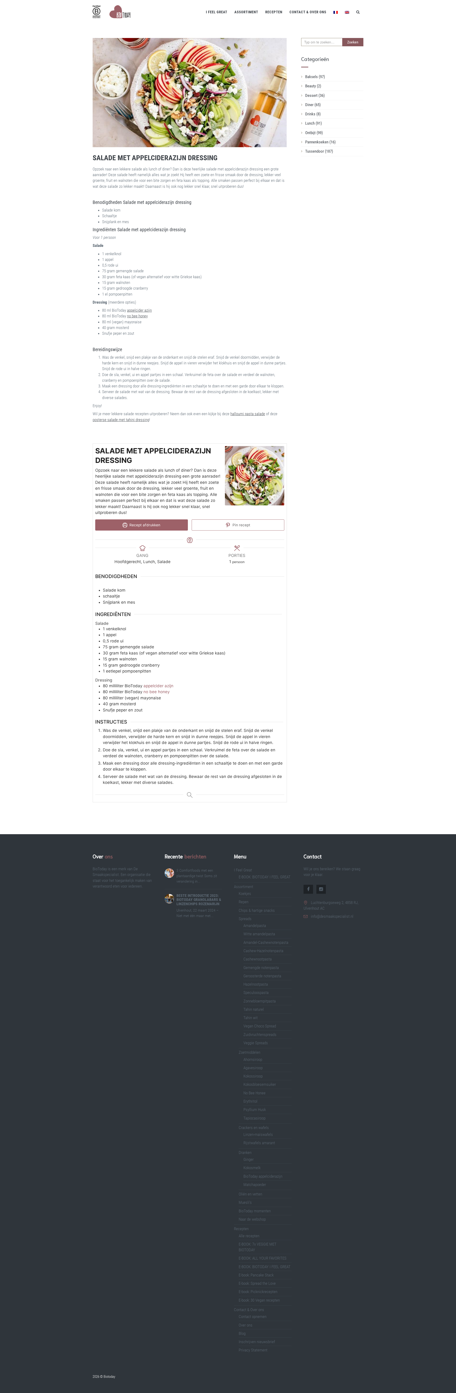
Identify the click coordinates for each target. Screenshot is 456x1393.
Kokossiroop (253, 1076)
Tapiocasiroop (254, 1118)
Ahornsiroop (252, 1059)
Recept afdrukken (144, 525)
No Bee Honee (254, 1093)
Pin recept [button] (241, 525)
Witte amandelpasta (259, 934)
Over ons (245, 1325)
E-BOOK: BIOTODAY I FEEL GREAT (264, 877)
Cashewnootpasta (257, 959)
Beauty (313, 86)
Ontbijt (314, 132)
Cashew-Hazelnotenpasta (263, 950)
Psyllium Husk (255, 1109)
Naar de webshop (252, 1219)
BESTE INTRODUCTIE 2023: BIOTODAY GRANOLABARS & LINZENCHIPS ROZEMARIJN (198, 899)
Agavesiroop (253, 1067)
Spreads (245, 918)
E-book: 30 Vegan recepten (259, 1300)
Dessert (315, 95)
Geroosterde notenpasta (262, 976)
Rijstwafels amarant (259, 1142)
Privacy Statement (253, 1350)
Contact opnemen (252, 1316)
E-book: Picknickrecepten (258, 1291)
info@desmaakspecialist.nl (332, 916)
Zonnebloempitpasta (259, 1001)
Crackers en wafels (254, 1127)
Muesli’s (245, 1202)
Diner (313, 104)
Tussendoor (319, 151)
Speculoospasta (256, 992)
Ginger (248, 1159)
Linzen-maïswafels (258, 1134)
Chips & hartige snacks (257, 910)
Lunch (313, 123)
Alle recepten (249, 1235)
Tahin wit (250, 1017)
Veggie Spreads (255, 1042)
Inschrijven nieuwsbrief (257, 1341)
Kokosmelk (252, 1167)
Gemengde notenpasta (261, 967)
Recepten (273, 12)
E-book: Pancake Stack (256, 1275)
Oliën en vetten (250, 1194)
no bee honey (156, 691)
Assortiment (246, 12)
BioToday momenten (255, 1211)
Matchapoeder (254, 1184)
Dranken (245, 1152)
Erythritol (250, 1101)
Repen (243, 901)
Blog (242, 1333)
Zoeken (352, 42)
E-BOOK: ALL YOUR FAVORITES (262, 1258)
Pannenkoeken (320, 142)
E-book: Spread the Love (257, 1283)
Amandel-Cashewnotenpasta (265, 942)
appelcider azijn (158, 685)
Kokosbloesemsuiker (259, 1084)
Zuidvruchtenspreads (259, 1034)
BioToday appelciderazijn (262, 1176)
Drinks (313, 114)
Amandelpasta (254, 925)
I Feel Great (216, 12)
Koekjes (245, 893)
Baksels (315, 76)
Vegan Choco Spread (259, 1026)
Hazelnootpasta (255, 984)
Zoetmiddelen (249, 1052)
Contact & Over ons (308, 12)
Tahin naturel (253, 1009)
